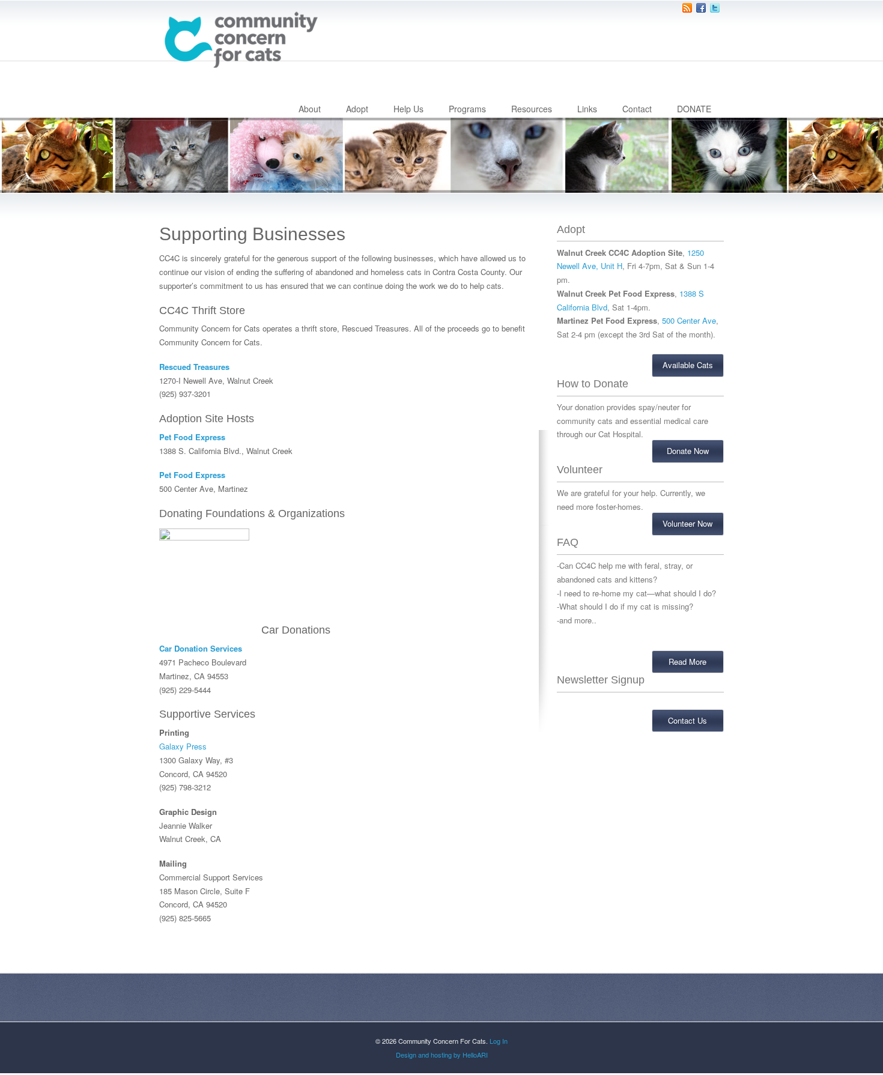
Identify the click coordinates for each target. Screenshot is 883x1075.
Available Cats (688, 365)
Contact (637, 109)
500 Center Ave (689, 320)
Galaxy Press (183, 746)
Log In (499, 1041)
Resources (531, 109)
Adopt (357, 109)
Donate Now (688, 450)
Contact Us (687, 720)
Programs (467, 109)
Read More (687, 661)
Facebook (701, 8)
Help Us (408, 109)
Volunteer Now (687, 523)
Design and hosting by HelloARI (442, 1054)
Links (587, 109)
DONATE (694, 109)
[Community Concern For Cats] (240, 39)
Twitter (715, 8)
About (310, 109)
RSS (687, 8)
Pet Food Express (192, 437)
